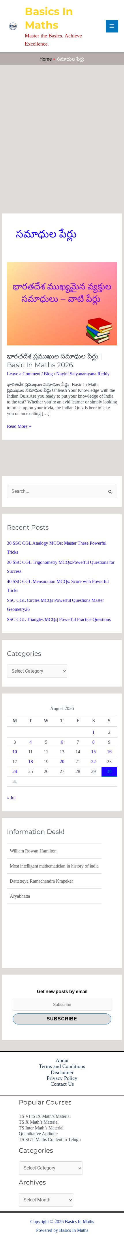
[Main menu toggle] (112, 26)
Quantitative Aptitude (38, 1133)
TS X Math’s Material (39, 1122)
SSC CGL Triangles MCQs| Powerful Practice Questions (59, 619)
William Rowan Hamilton (33, 850)
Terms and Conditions (62, 1066)
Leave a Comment (23, 373)
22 (93, 761)
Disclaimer (62, 1072)
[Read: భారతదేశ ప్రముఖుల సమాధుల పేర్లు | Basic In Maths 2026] (62, 303)
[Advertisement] (62, 130)
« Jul (11, 797)
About (62, 1060)
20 (62, 761)
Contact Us (62, 1084)
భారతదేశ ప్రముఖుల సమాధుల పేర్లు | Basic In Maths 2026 (54, 360)
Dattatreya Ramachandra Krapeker (41, 880)
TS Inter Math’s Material (41, 1127)
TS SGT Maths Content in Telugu (50, 1139)
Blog (48, 373)
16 (109, 751)
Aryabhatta (20, 895)
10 (14, 751)
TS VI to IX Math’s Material (45, 1116)
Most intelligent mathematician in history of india (54, 865)
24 (14, 771)
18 (30, 761)
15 (93, 751)
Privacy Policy (62, 1078)
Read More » (19, 426)
